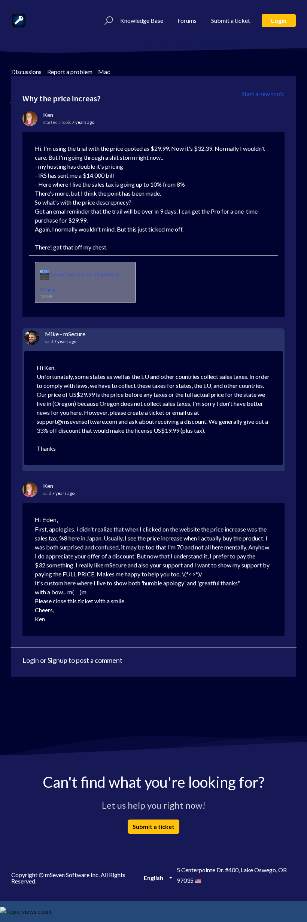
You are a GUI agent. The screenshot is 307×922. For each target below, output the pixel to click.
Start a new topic (263, 93)
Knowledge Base (141, 20)
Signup (57, 660)
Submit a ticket (230, 20)
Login (278, 20)
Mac (104, 71)
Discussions (26, 71)
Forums (187, 20)
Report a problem (69, 71)
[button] (107, 20)
